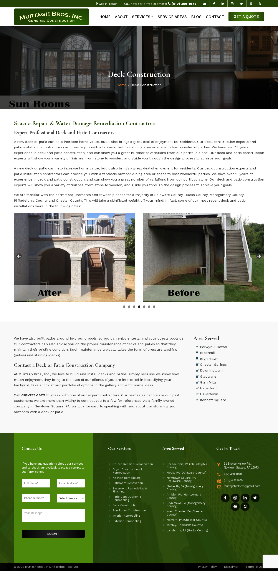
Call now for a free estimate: (160, 4)
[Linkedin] (245, 498)
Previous (19, 256)
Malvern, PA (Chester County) (187, 519)
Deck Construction (125, 505)
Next (258, 256)
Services (141, 17)
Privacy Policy (207, 566)
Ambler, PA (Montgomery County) (184, 496)
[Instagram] (235, 498)
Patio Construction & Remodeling (127, 498)
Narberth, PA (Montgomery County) (185, 488)
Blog (196, 17)
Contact (215, 17)
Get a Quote (246, 16)
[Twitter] (255, 498)
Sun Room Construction (129, 510)
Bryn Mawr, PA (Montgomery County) (186, 505)
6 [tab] (149, 306)
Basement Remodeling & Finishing (130, 490)
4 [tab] (139, 306)
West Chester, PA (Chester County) (185, 513)
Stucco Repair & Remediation (133, 464)
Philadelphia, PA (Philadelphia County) (187, 466)
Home (105, 17)
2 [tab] (129, 306)
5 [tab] (144, 306)
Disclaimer (231, 566)
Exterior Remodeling (127, 521)
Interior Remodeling (126, 515)
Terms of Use (255, 566)
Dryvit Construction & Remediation (127, 471)
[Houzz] (245, 506)
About (121, 17)
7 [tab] (154, 306)
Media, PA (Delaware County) (186, 472)
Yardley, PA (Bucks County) (185, 525)
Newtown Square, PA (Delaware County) (181, 479)
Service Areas (172, 17)
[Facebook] (225, 498)
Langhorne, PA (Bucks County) (187, 530)
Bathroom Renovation (128, 483)
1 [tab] (124, 306)
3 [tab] (134, 306)
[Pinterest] (235, 506)
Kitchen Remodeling (127, 477)
